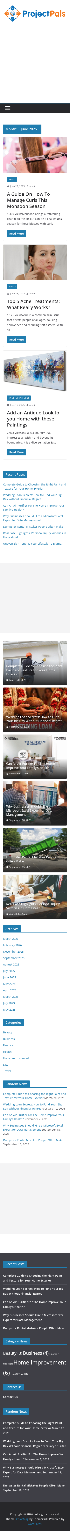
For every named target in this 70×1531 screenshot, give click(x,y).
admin (32, 186)
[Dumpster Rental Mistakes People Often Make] (35, 850)
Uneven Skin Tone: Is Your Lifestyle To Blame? (32, 543)
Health (7, 1052)
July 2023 (9, 1003)
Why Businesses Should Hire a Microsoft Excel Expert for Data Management (29, 810)
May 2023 (9, 1009)
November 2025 (13, 951)
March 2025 (10, 996)
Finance (8, 1045)
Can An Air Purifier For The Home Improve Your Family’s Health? (30, 766)
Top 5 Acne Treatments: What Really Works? (33, 304)
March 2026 (10, 939)
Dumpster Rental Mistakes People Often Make (33, 526)
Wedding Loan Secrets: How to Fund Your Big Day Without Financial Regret (34, 719)
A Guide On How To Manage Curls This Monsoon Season (28, 200)
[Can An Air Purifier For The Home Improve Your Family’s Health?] (35, 756)
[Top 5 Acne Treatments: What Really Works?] (35, 262)
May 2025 (9, 984)
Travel (7, 1071)
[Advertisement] (35, 65)
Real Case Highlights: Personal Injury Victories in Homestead (33, 906)
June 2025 (9, 977)
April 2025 (9, 990)
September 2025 (13, 958)
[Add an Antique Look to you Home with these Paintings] (35, 371)
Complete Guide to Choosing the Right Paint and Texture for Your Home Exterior (34, 670)
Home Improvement (19, 398)
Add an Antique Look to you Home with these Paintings (33, 418)
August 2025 (11, 964)
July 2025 (9, 971)
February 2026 (12, 945)
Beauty (12, 179)
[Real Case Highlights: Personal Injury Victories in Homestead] (35, 897)
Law (5, 1064)
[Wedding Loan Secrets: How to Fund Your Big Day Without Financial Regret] (35, 710)
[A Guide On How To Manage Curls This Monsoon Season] (35, 155)
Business (9, 1039)
